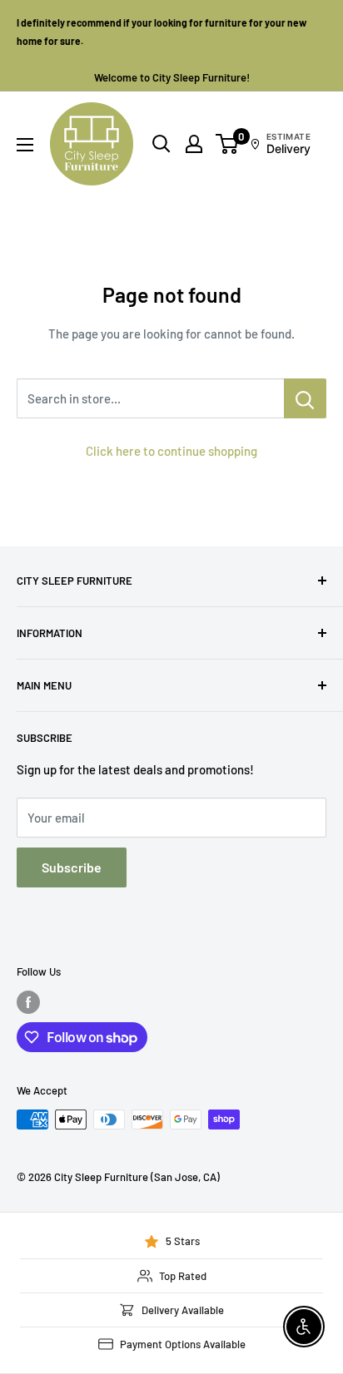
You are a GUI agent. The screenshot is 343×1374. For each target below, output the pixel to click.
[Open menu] (25, 144)
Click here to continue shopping (171, 450)
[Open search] (161, 144)
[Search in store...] (305, 398)
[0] (227, 144)
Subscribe (72, 867)
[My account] (194, 144)
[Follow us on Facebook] (28, 1002)
